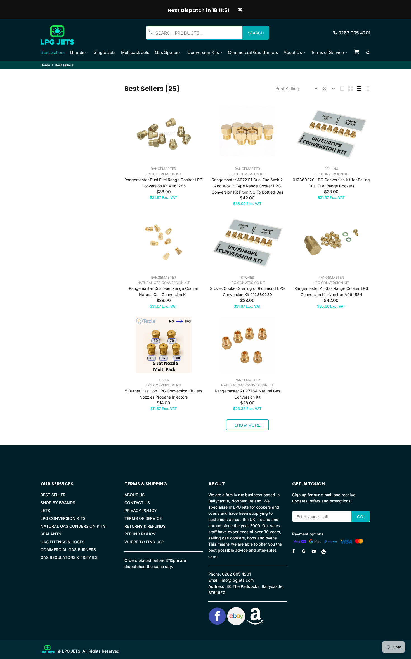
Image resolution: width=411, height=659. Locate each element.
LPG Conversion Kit (163, 174)
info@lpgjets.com (237, 580)
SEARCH (256, 33)
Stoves (247, 277)
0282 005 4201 (354, 33)
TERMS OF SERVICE (143, 518)
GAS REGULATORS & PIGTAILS (69, 557)
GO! (361, 516)
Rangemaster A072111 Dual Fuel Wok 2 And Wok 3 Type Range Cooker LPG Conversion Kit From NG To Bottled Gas (247, 185)
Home (45, 65)
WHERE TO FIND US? (144, 541)
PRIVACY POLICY (140, 510)
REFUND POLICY (140, 534)
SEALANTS (51, 534)
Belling (331, 169)
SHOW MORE (248, 425)
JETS (45, 510)
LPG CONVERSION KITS (63, 518)
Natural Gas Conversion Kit (163, 283)
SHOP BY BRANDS (58, 502)
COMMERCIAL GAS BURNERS (68, 549)
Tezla (163, 380)
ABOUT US (134, 494)
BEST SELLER (53, 494)
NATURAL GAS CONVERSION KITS (73, 526)
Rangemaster (163, 169)
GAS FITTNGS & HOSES (62, 541)
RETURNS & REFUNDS (145, 526)
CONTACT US (137, 502)
